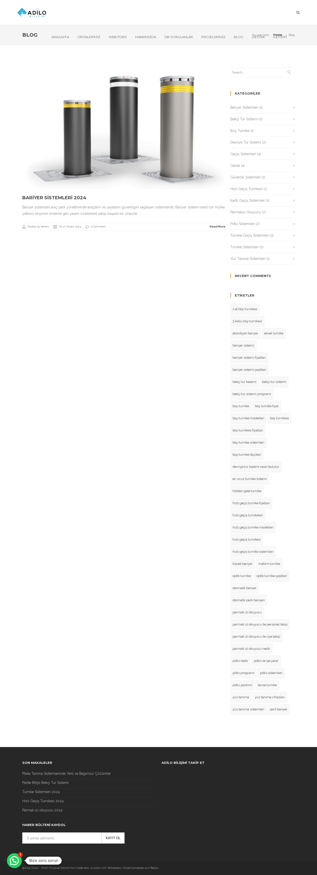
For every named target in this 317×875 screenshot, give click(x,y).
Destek (258, 37)
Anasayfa (60, 37)
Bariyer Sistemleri (244, 107)
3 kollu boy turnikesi (247, 321)
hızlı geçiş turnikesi (247, 539)
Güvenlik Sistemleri (245, 177)
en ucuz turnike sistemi (250, 479)
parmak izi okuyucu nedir (251, 648)
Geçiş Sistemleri (243, 154)
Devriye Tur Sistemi (245, 142)
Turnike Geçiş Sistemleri (249, 235)
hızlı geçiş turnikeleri (248, 515)
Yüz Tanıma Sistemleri (247, 259)
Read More (217, 226)
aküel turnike (273, 333)
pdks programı (243, 673)
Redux (154, 868)
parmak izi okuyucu (247, 612)
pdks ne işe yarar (266, 661)
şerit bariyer (278, 709)
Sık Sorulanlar (178, 37)
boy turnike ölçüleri (247, 454)
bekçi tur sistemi (274, 382)
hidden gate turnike (247, 491)
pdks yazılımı (242, 685)
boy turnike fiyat (266, 406)
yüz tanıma (241, 697)
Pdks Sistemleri (242, 224)
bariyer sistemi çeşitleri (249, 370)
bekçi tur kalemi (244, 382)
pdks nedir (240, 661)
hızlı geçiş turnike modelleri (253, 527)
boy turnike (241, 406)
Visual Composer (133, 868)
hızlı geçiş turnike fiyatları (251, 503)
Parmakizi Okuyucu (245, 212)
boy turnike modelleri (248, 418)
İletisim (280, 37)
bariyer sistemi (243, 345)
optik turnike (242, 576)
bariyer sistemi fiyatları (249, 357)
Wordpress (114, 868)
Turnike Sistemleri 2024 (41, 792)
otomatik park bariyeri (249, 600)
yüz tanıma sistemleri (248, 709)
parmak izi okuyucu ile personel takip (260, 624)
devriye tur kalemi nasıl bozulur (256, 467)
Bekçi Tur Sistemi (244, 119)
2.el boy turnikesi (245, 309)
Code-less (83, 868)
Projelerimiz (213, 37)
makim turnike (269, 564)
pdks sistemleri (271, 673)
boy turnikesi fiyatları (248, 430)
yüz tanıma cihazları (270, 697)
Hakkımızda (145, 37)
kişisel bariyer (243, 564)
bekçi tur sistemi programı (252, 394)
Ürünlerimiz (89, 37)
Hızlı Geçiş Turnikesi (246, 189)
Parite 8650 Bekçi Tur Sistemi (45, 783)
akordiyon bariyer (245, 333)
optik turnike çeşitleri (272, 576)
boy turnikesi (279, 418)
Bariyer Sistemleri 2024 (54, 197)
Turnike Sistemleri (244, 247)
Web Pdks (118, 37)
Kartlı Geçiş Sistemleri (247, 200)
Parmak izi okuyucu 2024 (42, 810)
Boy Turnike (239, 131)
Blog (238, 37)
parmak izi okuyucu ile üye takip (256, 636)
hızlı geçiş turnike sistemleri (253, 551)
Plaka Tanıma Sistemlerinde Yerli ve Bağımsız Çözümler (66, 773)
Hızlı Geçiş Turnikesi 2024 (43, 801)
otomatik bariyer (245, 588)
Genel (235, 166)
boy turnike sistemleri (248, 442)
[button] (14, 860)
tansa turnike (267, 685)
